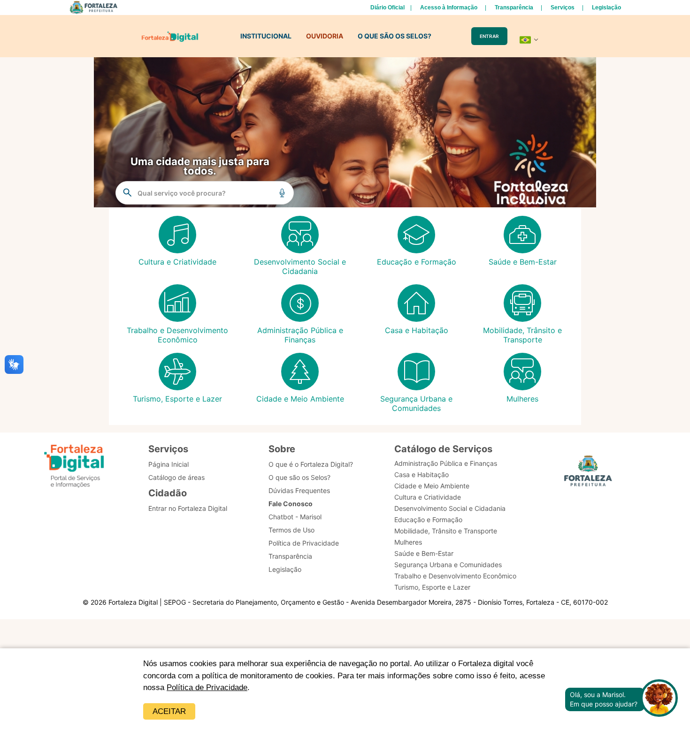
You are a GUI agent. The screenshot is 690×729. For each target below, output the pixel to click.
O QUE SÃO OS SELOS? (394, 36)
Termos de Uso (291, 530)
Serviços (563, 7)
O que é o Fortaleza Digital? (310, 464)
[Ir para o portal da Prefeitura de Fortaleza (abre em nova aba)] (588, 473)
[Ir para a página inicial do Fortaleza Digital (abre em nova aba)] (74, 467)
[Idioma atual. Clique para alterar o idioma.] (529, 40)
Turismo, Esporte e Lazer (432, 587)
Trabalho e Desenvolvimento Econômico (455, 576)
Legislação (606, 7)
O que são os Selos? (299, 477)
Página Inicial (168, 464)
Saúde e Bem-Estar (423, 553)
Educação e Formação (428, 520)
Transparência (514, 7)
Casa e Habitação (421, 474)
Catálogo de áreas (176, 477)
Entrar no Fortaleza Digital (187, 508)
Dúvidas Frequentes (299, 490)
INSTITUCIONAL (265, 36)
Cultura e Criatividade (427, 497)
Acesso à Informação (448, 7)
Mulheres (408, 542)
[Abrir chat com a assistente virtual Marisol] (659, 699)
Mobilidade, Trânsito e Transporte (445, 531)
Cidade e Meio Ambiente (431, 486)
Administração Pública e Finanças (445, 463)
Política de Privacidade (207, 687)
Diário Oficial (387, 7)
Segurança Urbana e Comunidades (448, 565)
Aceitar (169, 711)
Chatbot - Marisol (295, 517)
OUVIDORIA (324, 36)
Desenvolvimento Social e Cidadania (450, 508)
